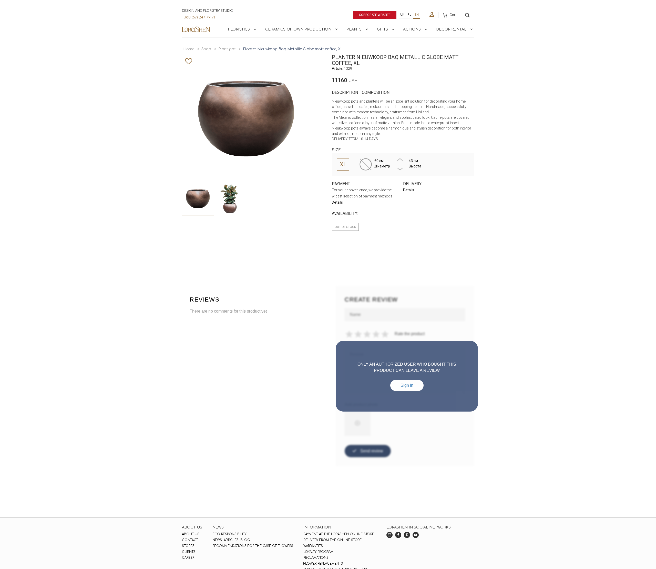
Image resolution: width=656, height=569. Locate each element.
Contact (190, 540)
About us (190, 534)
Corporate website (375, 15)
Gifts (382, 29)
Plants (354, 29)
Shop (206, 49)
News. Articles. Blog (231, 540)
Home (188, 49)
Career (188, 558)
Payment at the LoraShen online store (338, 534)
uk (402, 14)
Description (345, 92)
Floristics (239, 29)
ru (409, 14)
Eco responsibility (229, 534)
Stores (188, 546)
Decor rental (451, 29)
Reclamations (316, 558)
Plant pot (227, 49)
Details (337, 202)
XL (343, 164)
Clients (189, 552)
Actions (412, 29)
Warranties (313, 546)
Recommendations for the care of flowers (252, 546)
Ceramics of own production (298, 29)
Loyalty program (318, 552)
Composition (375, 92)
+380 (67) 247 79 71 (198, 17)
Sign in (407, 385)
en (417, 14)
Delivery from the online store (332, 540)
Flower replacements (323, 563)
